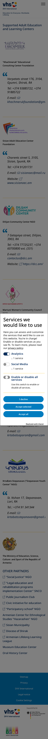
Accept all (23, 414)
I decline (23, 399)
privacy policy (15, 348)
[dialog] (24, 369)
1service (17, 358)
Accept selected (23, 406)
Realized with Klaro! (35, 423)
